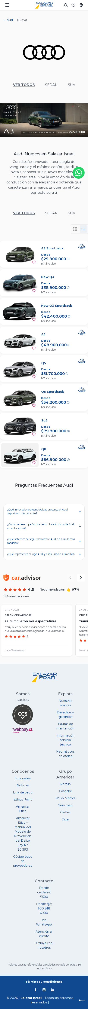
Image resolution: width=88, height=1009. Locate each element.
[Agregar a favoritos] (34, 262)
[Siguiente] (81, 578)
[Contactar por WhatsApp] (79, 173)
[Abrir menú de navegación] (7, 5)
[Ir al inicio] (44, 5)
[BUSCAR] (65, 5)
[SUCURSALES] (81, 5)
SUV (71, 85)
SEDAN (51, 85)
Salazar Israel (31, 998)
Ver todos (24, 85)
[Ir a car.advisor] (22, 577)
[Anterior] (70, 578)
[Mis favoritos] (73, 5)
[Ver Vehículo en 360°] (82, 246)
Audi (10, 20)
